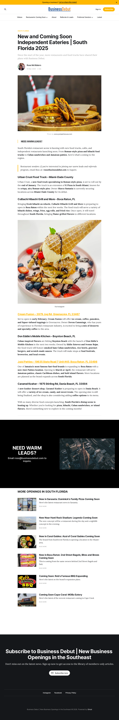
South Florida (23, 31)
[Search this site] (5, 9)
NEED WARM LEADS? (31, 141)
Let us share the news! (68, 2)
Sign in (98, 9)
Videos (19, 17)
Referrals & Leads (67, 17)
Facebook (58, 693)
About (54, 17)
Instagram (47, 693)
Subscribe (109, 9)
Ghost (90, 709)
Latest (99, 17)
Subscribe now (61, 673)
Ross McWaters (34, 65)
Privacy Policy (71, 693)
